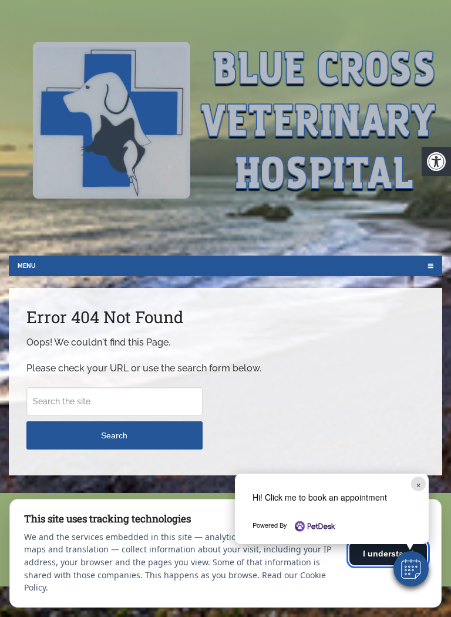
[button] (411, 568)
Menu (27, 266)
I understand (388, 553)
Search (114, 435)
